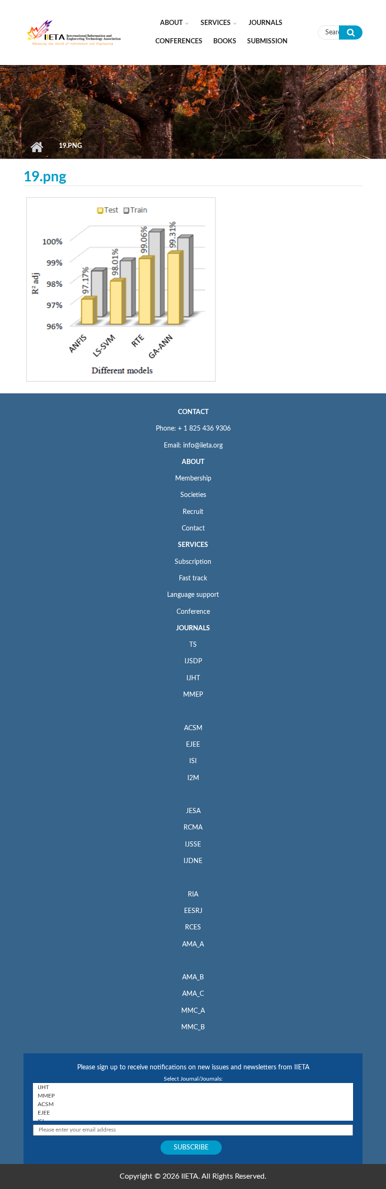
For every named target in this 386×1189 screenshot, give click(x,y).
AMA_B (193, 977)
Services (216, 23)
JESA (193, 811)
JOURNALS (193, 628)
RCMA (193, 827)
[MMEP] (193, 1095)
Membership (193, 478)
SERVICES (193, 545)
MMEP (193, 695)
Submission (267, 41)
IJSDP (193, 661)
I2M (193, 778)
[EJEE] (193, 1112)
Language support (193, 595)
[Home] (74, 32)
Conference (193, 612)
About (171, 23)
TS (193, 645)
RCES (193, 927)
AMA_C (193, 994)
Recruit (193, 512)
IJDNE (193, 861)
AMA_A (193, 944)
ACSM (193, 728)
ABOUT (193, 462)
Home (36, 147)
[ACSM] (193, 1104)
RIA (193, 894)
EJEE (193, 744)
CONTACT (193, 412)
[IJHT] (193, 1087)
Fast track (193, 578)
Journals (265, 23)
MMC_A (193, 1011)
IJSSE (193, 844)
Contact (193, 528)
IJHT (193, 678)
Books (224, 41)
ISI (193, 761)
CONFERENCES (178, 41)
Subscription (193, 562)
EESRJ (193, 911)
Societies (193, 495)
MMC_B (193, 1027)
